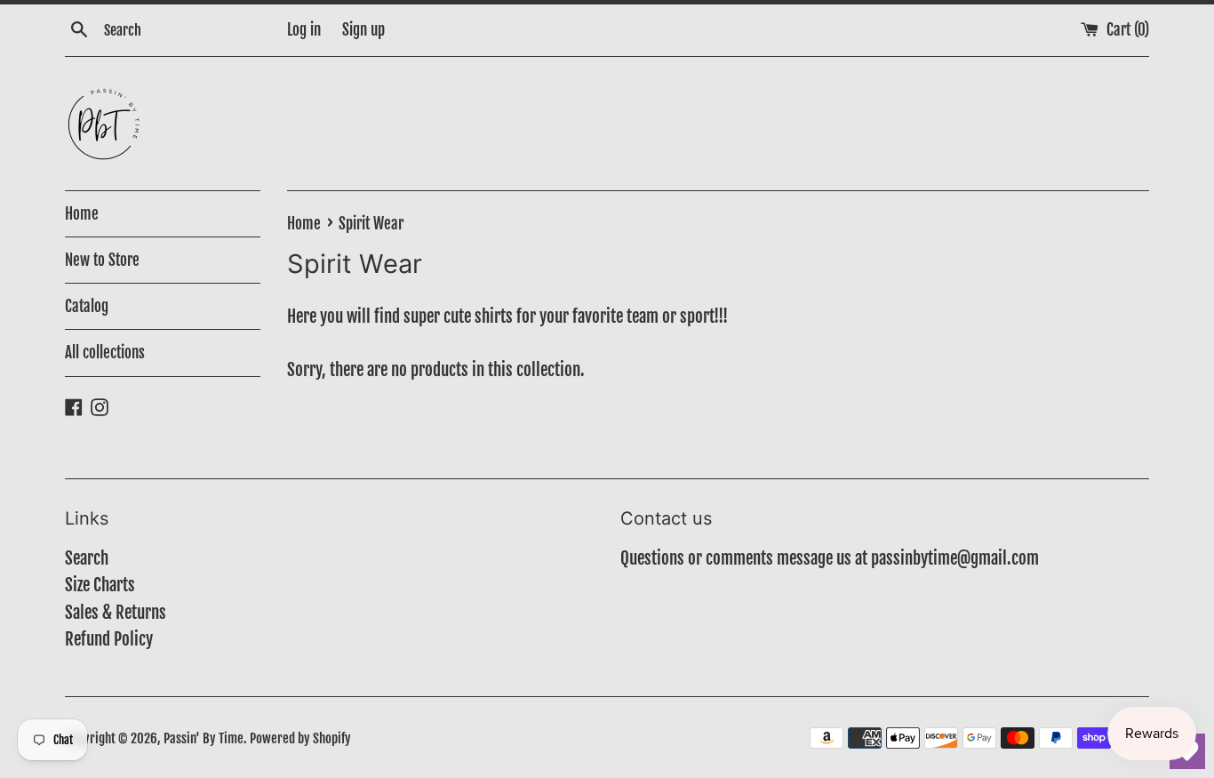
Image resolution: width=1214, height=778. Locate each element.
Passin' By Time (204, 738)
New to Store (102, 260)
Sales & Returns (115, 612)
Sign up (363, 29)
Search (86, 558)
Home (82, 214)
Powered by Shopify (300, 738)
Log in (304, 29)
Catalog (86, 306)
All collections (105, 352)
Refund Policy (109, 639)
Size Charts (100, 585)
